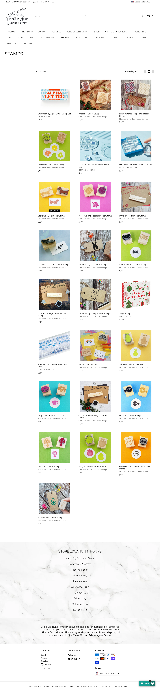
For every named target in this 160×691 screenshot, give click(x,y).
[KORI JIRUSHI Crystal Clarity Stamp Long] (54, 351)
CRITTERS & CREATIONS (116, 32)
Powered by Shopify (121, 686)
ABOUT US (56, 32)
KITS (32, 38)
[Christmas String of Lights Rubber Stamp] (95, 402)
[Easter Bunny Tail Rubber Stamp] (95, 250)
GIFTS (21, 38)
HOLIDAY (11, 32)
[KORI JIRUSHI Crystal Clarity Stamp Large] (95, 152)
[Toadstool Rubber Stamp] (54, 452)
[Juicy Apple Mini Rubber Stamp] (95, 452)
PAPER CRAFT (82, 38)
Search (43, 655)
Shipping (44, 661)
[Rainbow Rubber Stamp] (95, 350)
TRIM (143, 38)
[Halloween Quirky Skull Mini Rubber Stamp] (136, 453)
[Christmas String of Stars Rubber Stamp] (54, 300)
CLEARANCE (28, 44)
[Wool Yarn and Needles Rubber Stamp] (95, 201)
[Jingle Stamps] (136, 299)
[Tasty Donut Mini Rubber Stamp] (54, 401)
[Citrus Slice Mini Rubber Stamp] (54, 150)
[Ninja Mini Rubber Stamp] (136, 401)
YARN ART (12, 44)
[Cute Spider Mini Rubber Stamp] (136, 250)
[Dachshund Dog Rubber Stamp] (54, 201)
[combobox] (60, 16)
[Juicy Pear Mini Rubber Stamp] (136, 350)
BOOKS (97, 32)
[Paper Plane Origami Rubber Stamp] (54, 250)
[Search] (85, 16)
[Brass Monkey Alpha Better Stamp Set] (54, 99)
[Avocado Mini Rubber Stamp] (54, 503)
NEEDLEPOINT (47, 38)
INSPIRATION (27, 32)
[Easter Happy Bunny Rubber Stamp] (95, 299)
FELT (9, 38)
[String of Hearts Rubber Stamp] (136, 201)
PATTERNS (100, 38)
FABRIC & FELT (140, 32)
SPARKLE (116, 38)
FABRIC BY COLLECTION (77, 32)
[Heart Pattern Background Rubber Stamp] (136, 101)
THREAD (131, 38)
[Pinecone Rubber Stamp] (95, 99)
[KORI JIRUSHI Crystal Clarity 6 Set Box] (136, 150)
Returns (44, 658)
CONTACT (42, 32)
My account (45, 668)
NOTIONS (65, 38)
